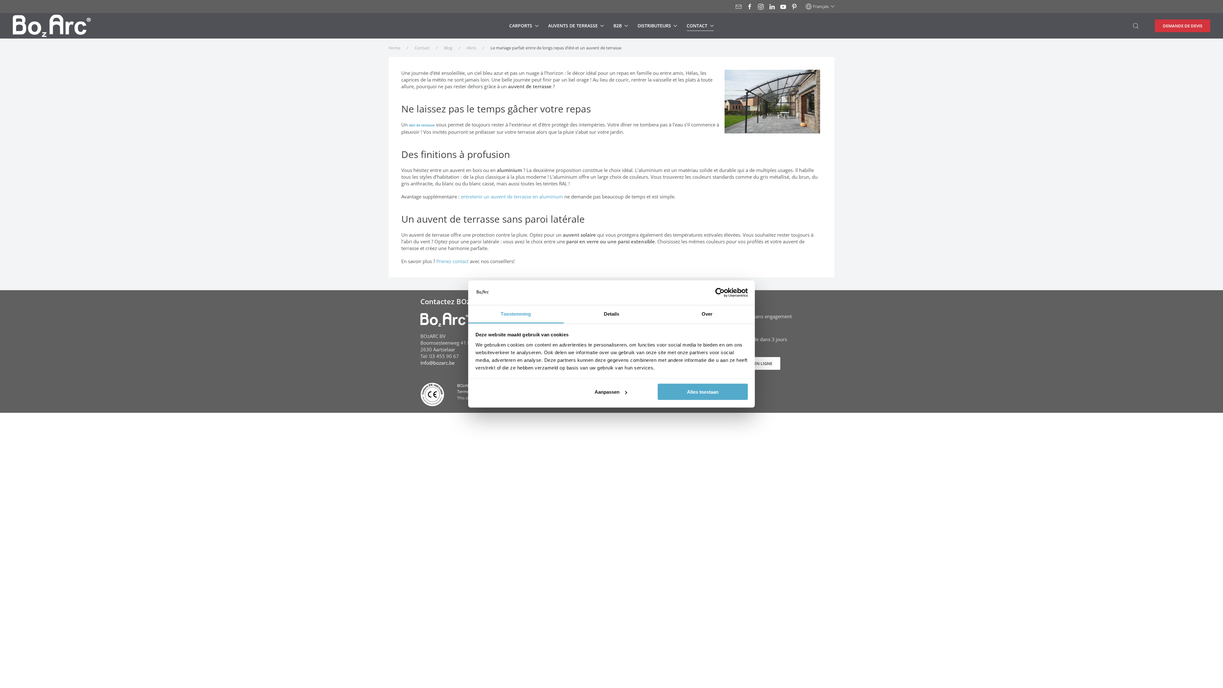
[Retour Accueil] (52, 26)
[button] (819, 6)
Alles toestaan (703, 392)
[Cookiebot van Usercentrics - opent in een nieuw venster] (720, 292)
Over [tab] (707, 313)
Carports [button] (520, 26)
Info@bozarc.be (437, 363)
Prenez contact (452, 261)
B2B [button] (617, 26)
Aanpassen (607, 392)
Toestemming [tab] (516, 313)
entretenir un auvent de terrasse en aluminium (512, 196)
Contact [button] (697, 26)
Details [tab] (611, 313)
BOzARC (464, 385)
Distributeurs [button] (654, 26)
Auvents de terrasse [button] (573, 26)
